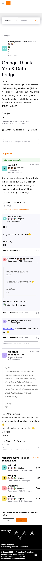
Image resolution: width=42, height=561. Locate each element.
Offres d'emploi (7, 556)
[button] (5, 251)
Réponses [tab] (7, 153)
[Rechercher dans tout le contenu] (36, 20)
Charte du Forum (7, 545)
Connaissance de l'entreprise (12, 554)
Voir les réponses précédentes (16, 210)
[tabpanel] (21, 305)
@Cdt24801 (8, 328)
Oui (21, 520)
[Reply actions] (38, 223)
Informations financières (24, 552)
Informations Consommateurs (13, 558)
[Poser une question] (36, 555)
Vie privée (21, 556)
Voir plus (36, 457)
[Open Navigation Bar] (4, 3)
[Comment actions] (39, 174)
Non (8, 520)
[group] (5, 123)
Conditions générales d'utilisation (14, 547)
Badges (7, 35)
